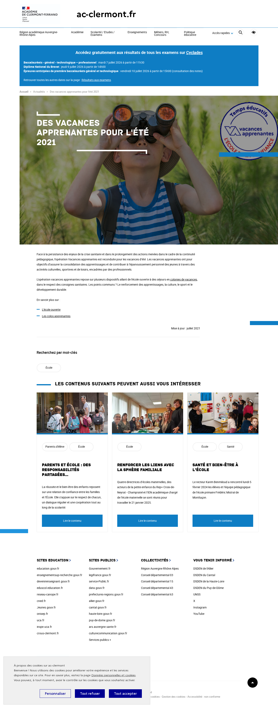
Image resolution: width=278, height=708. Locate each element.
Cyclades (194, 52)
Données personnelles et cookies (113, 675)
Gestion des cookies (173, 696)
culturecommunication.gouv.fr (108, 633)
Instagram (200, 607)
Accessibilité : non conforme (203, 696)
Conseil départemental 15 (157, 581)
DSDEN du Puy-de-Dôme (208, 588)
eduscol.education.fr (50, 588)
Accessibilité (253, 32)
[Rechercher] (240, 33)
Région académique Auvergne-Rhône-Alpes (39, 33)
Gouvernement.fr (100, 568)
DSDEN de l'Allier (203, 568)
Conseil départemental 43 (157, 588)
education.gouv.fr (48, 568)
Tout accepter (125, 693)
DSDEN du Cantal (204, 575)
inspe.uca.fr (44, 627)
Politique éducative (190, 33)
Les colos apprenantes (56, 316)
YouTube (198, 614)
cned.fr (41, 601)
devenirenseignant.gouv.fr (53, 581)
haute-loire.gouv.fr (100, 614)
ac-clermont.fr (106, 14)
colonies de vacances (183, 279)
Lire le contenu (72, 521)
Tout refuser (90, 693)
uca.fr (40, 620)
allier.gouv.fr (96, 601)
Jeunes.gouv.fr (46, 607)
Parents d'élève (54, 446)
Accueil (24, 91)
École (49, 367)
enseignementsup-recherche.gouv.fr (59, 575)
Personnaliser (55, 693)
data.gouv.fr (97, 588)
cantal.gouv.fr (98, 607)
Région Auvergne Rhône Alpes (160, 568)
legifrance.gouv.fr (100, 575)
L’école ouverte (51, 309)
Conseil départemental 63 (157, 594)
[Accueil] (40, 14)
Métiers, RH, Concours (161, 33)
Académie (77, 32)
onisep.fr (42, 614)
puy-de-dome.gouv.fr (102, 620)
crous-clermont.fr (48, 633)
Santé (230, 446)
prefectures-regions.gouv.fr (106, 594)
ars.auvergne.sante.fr (102, 627)
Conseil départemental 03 (157, 575)
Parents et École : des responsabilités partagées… (66, 470)
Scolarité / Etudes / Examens (103, 33)
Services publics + (100, 640)
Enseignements (137, 32)
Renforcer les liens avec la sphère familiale (145, 467)
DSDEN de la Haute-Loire (208, 581)
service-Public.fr (99, 581)
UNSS (196, 594)
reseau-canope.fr (47, 594)
